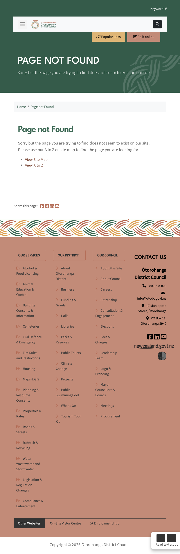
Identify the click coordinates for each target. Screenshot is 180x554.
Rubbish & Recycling (27, 445)
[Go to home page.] (44, 24)
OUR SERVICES (29, 255)
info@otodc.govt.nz (151, 298)
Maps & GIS (31, 379)
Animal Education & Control (25, 289)
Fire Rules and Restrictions (28, 355)
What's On (68, 405)
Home (21, 106)
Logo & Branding (103, 371)
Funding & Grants (66, 303)
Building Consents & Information (25, 310)
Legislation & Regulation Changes (29, 485)
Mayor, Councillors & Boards (105, 390)
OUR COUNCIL (107, 255)
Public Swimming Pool (67, 392)
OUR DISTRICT (68, 255)
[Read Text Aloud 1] (161, 538)
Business (67, 289)
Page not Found (42, 106)
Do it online (145, 36)
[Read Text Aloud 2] (171, 538)
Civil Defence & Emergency (29, 340)
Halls (64, 315)
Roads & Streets (25, 429)
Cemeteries (31, 326)
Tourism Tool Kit (68, 419)
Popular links (111, 36)
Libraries (67, 326)
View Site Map (36, 159)
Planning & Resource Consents (27, 395)
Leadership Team (106, 355)
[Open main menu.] (22, 24)
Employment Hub (106, 523)
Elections (107, 326)
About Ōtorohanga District (65, 273)
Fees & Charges (102, 340)
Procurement (110, 416)
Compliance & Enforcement (29, 503)
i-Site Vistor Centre (67, 523)
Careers (106, 289)
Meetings (107, 405)
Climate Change (64, 366)
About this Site (111, 268)
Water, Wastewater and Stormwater (28, 464)
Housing (29, 368)
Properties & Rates (28, 414)
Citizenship (109, 300)
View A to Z (34, 165)
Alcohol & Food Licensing (27, 271)
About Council (111, 278)
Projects (67, 379)
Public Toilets (71, 352)
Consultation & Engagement (108, 313)
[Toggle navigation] (157, 24)
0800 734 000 (157, 285)
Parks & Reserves (64, 340)
